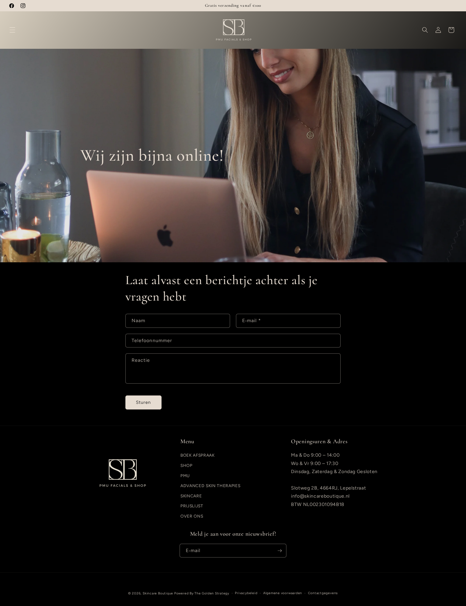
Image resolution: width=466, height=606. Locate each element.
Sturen (143, 402)
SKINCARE (191, 495)
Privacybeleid (246, 593)
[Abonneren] (279, 551)
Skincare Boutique (158, 593)
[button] (12, 29)
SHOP (186, 465)
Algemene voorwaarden (282, 593)
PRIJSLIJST (191, 505)
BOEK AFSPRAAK (197, 455)
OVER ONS (191, 516)
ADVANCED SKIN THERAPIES (210, 485)
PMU (185, 475)
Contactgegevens (323, 593)
